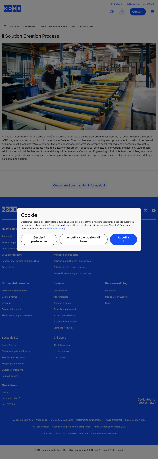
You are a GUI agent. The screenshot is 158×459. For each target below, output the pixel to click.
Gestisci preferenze (39, 239)
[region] (79, 229)
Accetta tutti (123, 239)
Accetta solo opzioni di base (83, 239)
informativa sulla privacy (53, 228)
